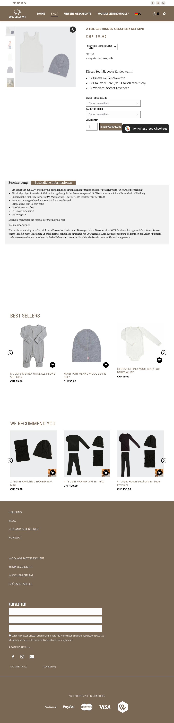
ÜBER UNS (15, 512)
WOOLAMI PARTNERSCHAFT (26, 558)
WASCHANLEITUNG (21, 575)
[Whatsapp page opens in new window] (163, 3)
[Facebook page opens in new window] (153, 3)
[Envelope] (31, 656)
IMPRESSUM (49, 666)
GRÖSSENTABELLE (20, 584)
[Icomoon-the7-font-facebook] (13, 656)
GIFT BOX (102, 58)
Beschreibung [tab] (18, 182)
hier (63, 219)
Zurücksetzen (92, 120)
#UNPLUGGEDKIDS (20, 567)
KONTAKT (15, 537)
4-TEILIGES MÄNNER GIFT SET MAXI (84, 481)
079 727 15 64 (19, 3)
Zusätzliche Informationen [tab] (53, 182)
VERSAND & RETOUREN (24, 529)
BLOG (12, 520)
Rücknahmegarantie (19, 225)
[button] (10, 352)
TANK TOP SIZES (94, 109)
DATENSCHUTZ (18, 666)
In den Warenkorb (110, 126)
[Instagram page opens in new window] (158, 3)
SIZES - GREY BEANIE (96, 98)
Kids (110, 58)
